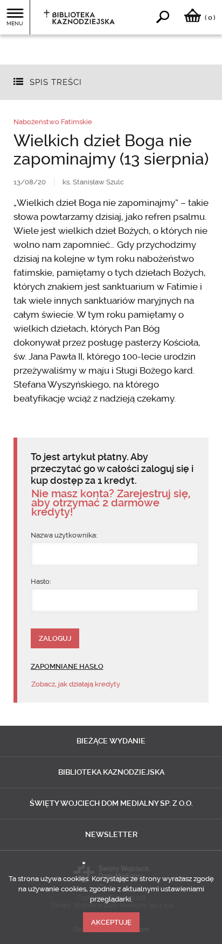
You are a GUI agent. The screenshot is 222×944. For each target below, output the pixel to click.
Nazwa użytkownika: (64, 535)
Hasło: (41, 581)
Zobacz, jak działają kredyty (75, 684)
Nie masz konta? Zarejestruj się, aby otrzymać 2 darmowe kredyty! (111, 503)
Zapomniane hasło (67, 666)
